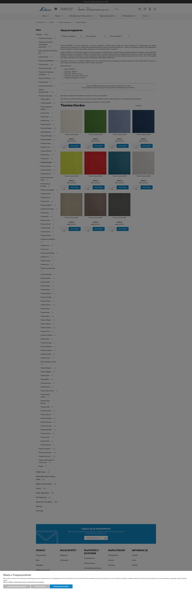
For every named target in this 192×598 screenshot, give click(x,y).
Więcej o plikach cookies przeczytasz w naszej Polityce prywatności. (23, 582)
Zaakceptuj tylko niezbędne (16, 586)
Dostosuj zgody (40, 586)
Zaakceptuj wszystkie (61, 586)
